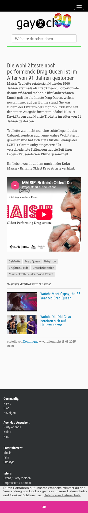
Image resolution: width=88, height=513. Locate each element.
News (7, 403)
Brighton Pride (18, 267)
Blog (6, 408)
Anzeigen (10, 413)
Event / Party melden (17, 478)
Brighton (50, 261)
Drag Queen (32, 261)
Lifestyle (9, 462)
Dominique (30, 341)
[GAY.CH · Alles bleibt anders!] (44, 21)
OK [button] (44, 507)
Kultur (7, 432)
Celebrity (15, 261)
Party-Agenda (12, 427)
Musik (7, 453)
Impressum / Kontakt (17, 483)
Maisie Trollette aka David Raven (31, 274)
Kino (6, 437)
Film (6, 457)
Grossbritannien (43, 267)
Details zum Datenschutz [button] (62, 495)
